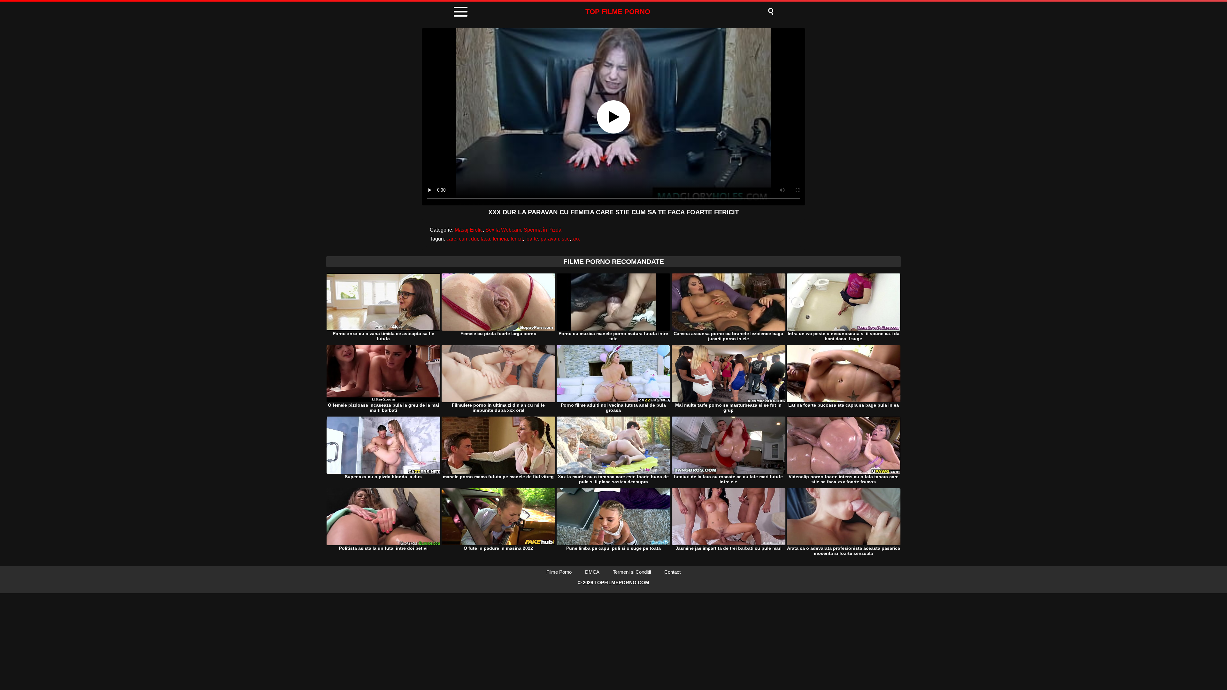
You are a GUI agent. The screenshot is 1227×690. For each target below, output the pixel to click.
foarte (531, 238)
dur (474, 238)
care (451, 238)
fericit (517, 238)
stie (566, 238)
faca (485, 238)
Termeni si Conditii (632, 572)
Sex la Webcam (503, 230)
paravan (550, 238)
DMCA (592, 572)
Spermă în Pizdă (542, 230)
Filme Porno (559, 572)
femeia (500, 238)
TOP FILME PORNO (617, 12)
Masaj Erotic (469, 230)
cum (463, 238)
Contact (672, 572)
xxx (576, 238)
